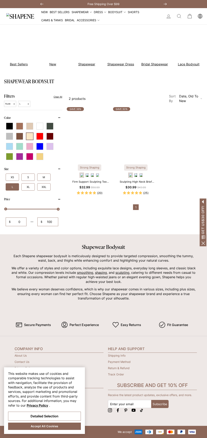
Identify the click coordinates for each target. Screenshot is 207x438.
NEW (44, 12)
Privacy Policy (37, 405)
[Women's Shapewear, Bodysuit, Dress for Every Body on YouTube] (134, 410)
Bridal (70, 20)
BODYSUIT (115, 12)
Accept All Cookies (44, 426)
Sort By (184, 98)
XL (28, 187)
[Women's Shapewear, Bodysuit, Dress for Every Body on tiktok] (141, 410)
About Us (21, 355)
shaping (101, 273)
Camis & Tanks (52, 20)
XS (12, 177)
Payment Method (119, 361)
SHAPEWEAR (80, 12)
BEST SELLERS (60, 12)
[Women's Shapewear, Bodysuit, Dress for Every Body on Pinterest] (126, 410)
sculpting (122, 273)
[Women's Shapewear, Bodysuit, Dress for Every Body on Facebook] (118, 410)
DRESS (98, 12)
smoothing (85, 273)
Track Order (116, 374)
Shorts (133, 12)
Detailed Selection (44, 416)
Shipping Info (117, 355)
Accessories (86, 20)
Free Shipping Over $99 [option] (103, 4)
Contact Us (22, 361)
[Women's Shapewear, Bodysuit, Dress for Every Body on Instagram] (110, 410)
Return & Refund (119, 368)
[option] (51, 48)
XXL (44, 187)
